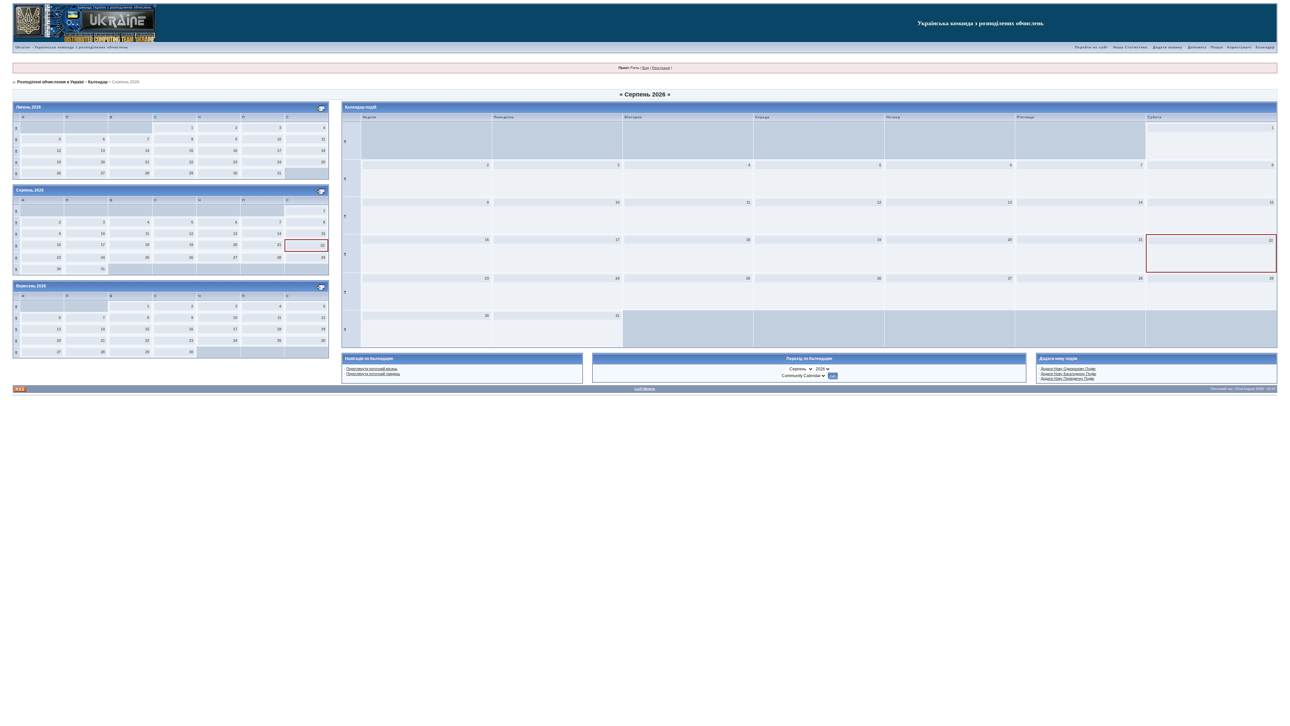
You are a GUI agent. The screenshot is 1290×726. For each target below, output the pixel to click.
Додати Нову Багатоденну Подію (1068, 374)
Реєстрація (661, 68)
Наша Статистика (1130, 47)
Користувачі (1239, 47)
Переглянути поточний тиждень (373, 374)
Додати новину (1167, 47)
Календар (1265, 47)
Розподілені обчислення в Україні (50, 82)
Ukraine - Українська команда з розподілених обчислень (71, 47)
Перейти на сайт (1091, 47)
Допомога (1197, 47)
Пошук (1217, 47)
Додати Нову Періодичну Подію (1067, 378)
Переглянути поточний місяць (371, 369)
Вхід (645, 68)
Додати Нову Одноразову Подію (1068, 369)
